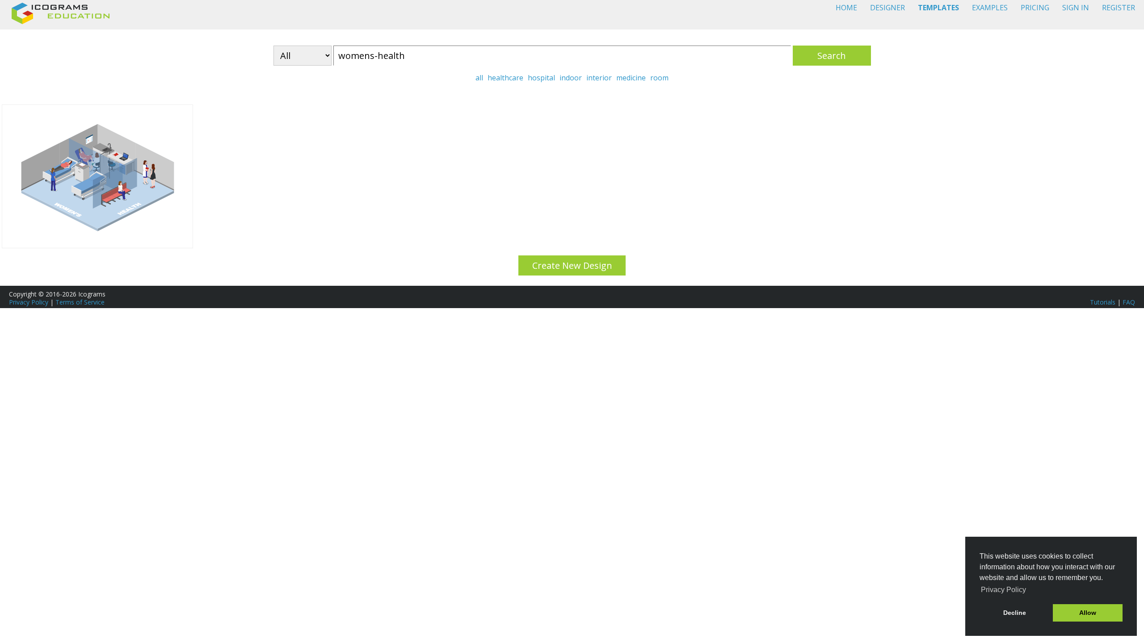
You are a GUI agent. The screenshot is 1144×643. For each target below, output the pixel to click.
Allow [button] (1087, 612)
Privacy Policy (28, 302)
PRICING (1035, 8)
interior (599, 78)
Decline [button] (1014, 612)
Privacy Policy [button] (1003, 589)
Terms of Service (80, 302)
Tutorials (1102, 302)
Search (831, 56)
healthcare (505, 78)
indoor (570, 78)
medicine (631, 78)
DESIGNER (887, 8)
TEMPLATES (938, 8)
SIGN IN (1075, 8)
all (479, 78)
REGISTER (1118, 8)
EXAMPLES (990, 8)
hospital (541, 78)
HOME (846, 8)
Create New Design (572, 265)
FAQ (1129, 302)
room (659, 78)
